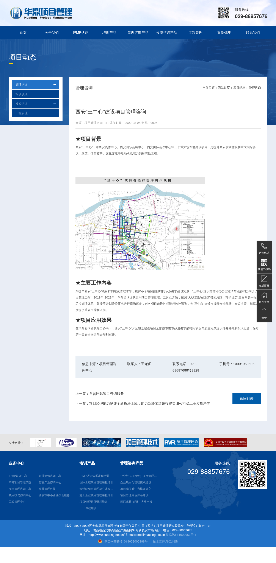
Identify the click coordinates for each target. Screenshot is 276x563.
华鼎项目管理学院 (20, 482)
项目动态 (239, 87)
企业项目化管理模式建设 (135, 482)
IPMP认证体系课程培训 (94, 476)
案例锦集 (224, 32)
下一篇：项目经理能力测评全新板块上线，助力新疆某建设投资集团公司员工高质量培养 (142, 403)
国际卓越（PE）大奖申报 (136, 501)
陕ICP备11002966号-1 (181, 534)
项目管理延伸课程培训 (94, 501)
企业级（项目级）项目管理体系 (139, 476)
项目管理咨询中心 (20, 489)
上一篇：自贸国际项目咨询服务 (99, 393)
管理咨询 (22, 84)
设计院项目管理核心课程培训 (97, 489)
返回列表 (247, 398)
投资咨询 (22, 103)
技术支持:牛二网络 (165, 541)
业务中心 (16, 463)
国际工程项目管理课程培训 (96, 482)
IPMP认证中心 (18, 476)
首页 (23, 32)
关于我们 (52, 32)
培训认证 (22, 94)
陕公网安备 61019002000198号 (126, 541)
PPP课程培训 (88, 508)
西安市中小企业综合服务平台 (57, 495)
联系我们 (253, 32)
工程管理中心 (17, 501)
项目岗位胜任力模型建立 (135, 489)
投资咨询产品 (166, 32)
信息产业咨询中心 (50, 482)
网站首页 (224, 87)
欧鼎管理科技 (47, 489)
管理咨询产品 (138, 32)
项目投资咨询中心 (20, 495)
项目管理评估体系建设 (134, 495)
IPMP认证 (80, 32)
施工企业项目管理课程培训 (96, 495)
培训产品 (109, 32)
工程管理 (195, 32)
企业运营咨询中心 (50, 476)
